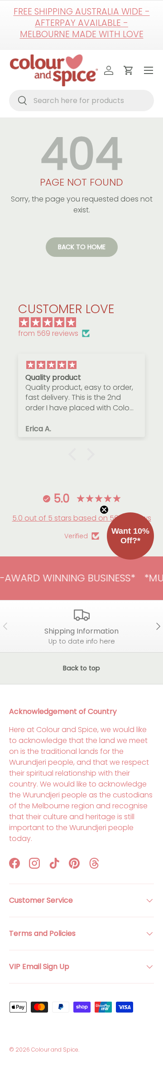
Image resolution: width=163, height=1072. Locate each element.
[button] (74, 454)
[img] (86, 322)
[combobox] (81, 100)
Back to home (81, 246)
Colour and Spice (54, 1049)
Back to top (81, 668)
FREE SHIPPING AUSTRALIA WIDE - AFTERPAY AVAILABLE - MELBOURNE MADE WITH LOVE (82, 22)
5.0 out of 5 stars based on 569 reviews (81, 518)
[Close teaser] (104, 509)
